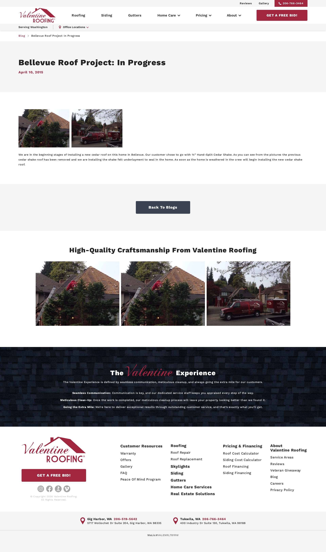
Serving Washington (33, 27)
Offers (125, 460)
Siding (106, 15)
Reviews (246, 3)
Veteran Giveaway (285, 470)
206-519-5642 (125, 519)
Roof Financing (236, 466)
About (232, 15)
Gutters (135, 15)
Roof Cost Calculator (241, 453)
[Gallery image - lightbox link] (77, 293)
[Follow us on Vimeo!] (67, 488)
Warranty (128, 453)
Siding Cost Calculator (242, 460)
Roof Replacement (186, 459)
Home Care (166, 15)
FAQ (123, 473)
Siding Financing (237, 473)
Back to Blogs (163, 207)
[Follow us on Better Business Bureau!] (58, 488)
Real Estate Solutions (193, 494)
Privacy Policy (282, 490)
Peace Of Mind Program (140, 479)
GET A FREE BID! (282, 15)
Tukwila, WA (190, 519)
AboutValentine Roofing (288, 448)
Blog (274, 477)
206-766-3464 (293, 3)
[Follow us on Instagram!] (40, 488)
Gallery (264, 3)
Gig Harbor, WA (99, 519)
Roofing (78, 15)
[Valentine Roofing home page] (37, 15)
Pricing (201, 15)
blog (22, 35)
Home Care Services (191, 487)
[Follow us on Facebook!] (49, 488)
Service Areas (282, 457)
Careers (276, 483)
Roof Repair (181, 453)
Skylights (180, 466)
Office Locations (74, 27)
